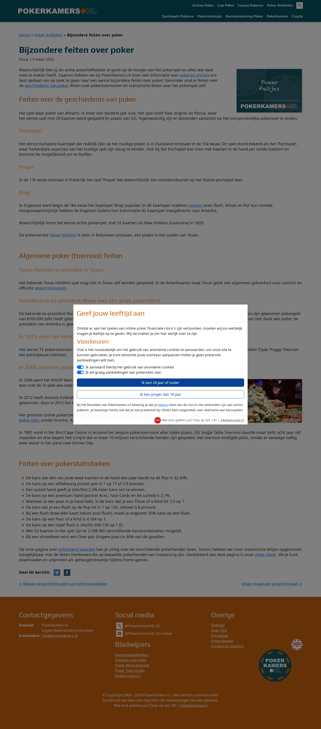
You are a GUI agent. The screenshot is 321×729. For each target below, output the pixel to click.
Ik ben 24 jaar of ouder (160, 382)
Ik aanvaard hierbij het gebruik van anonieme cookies (130, 367)
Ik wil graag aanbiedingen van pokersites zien (123, 372)
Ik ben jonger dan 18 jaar (160, 394)
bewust (163, 405)
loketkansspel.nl (232, 420)
